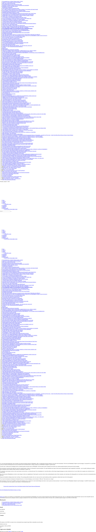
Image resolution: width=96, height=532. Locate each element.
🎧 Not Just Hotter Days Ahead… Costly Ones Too (11, 178)
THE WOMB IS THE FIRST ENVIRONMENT (11, 66)
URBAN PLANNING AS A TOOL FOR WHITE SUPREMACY (14, 100)
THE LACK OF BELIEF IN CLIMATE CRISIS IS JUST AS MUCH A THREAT (17, 59)
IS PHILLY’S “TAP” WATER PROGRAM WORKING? (12, 46)
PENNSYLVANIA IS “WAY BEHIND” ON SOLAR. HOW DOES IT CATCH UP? (17, 62)
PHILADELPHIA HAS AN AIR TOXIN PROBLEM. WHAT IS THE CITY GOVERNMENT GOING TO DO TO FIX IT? (24, 35)
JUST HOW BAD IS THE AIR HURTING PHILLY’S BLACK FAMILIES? (16, 147)
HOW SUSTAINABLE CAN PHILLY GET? (10, 161)
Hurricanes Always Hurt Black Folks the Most (10, 173)
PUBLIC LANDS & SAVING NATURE (9, 87)
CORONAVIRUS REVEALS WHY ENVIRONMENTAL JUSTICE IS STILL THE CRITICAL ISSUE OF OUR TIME (24, 372)
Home (3, 200)
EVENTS (4, 203)
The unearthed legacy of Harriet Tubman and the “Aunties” (12, 1)
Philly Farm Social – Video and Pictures (9, 133)
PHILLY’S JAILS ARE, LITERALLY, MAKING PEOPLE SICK (14, 123)
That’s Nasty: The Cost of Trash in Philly (9, 168)
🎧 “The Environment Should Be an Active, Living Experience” (13, 170)
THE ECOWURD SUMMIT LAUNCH (9, 81)
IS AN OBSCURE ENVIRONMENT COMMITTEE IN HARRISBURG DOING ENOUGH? (19, 95)
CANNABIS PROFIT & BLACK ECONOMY (10, 91)
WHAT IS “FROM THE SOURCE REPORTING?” (11, 79)
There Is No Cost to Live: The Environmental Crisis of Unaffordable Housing (16, 30)
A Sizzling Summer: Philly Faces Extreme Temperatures (12, 21)
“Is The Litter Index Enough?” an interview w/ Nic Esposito (12, 131)
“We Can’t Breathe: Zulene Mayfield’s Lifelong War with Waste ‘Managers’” (15, 126)
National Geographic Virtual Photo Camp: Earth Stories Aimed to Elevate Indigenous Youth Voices (19, 82)
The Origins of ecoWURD (7, 175)
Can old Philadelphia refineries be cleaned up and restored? (12, 41)
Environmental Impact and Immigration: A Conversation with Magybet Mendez (16, 11)
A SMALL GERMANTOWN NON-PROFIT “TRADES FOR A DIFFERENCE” (17, 139)
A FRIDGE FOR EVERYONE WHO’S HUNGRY (11, 68)
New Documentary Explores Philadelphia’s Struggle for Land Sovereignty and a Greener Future (19, 13)
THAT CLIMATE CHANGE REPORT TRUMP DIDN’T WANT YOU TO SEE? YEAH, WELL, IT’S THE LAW (23, 158)
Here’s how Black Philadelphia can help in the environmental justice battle (15, 42)
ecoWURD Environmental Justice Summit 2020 (10, 83)
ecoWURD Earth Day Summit (7, 109)
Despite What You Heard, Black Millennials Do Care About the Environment (15, 172)
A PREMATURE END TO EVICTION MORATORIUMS (12, 58)
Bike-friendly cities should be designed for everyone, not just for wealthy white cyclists (17, 144)
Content (3, 202)
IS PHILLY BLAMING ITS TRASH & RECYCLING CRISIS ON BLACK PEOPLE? (18, 140)
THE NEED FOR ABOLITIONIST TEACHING (11, 86)
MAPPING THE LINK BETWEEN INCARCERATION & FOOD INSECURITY (17, 380)
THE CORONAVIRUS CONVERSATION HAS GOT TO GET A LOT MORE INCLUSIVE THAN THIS (21, 375)
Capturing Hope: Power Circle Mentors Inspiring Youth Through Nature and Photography (18, 14)
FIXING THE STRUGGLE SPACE (8, 44)
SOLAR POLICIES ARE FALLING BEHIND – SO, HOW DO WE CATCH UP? (17, 45)
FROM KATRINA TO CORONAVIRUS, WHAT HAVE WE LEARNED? (15, 373)
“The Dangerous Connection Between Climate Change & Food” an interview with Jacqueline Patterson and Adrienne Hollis (24, 128)
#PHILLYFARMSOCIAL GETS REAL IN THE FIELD (12, 134)
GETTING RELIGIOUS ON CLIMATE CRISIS (11, 55)
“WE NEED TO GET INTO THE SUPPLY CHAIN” (11, 98)
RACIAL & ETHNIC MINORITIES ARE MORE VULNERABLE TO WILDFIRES (17, 159)
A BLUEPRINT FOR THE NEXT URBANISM (11, 64)
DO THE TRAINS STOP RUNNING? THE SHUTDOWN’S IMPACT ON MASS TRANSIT (19, 151)
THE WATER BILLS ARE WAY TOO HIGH (10, 49)
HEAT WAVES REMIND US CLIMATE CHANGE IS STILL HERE (14, 101)
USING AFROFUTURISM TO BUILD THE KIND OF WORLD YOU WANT (16, 162)
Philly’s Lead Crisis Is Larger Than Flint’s (9, 171)
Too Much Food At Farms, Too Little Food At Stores (11, 111)
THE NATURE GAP (6, 92)
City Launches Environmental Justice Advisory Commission (12, 43)
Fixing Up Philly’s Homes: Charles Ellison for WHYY (11, 31)
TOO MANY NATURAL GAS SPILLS (9, 88)
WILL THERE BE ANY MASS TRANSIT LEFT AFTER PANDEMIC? (15, 67)
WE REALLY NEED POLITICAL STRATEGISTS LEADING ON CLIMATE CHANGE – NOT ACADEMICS (22, 137)
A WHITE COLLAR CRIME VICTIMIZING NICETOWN (13, 153)
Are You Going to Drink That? (7, 174)
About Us (4, 201)
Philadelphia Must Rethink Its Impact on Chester (10, 12)
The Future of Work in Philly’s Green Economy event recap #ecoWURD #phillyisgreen (17, 143)
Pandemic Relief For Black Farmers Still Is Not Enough (12, 63)
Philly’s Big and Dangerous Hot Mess (9, 179)
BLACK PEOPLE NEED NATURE (8, 93)
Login (22, 531)
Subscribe (4, 207)
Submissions (4, 206)
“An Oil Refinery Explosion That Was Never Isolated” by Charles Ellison (15, 129)
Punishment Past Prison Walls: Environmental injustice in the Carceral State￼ (16, 32)
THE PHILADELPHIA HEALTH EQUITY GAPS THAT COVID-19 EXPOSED (17, 106)
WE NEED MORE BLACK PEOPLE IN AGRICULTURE (13, 56)
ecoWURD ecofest (7, 204)
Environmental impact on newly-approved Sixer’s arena (12, 4)
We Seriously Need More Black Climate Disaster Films (12, 176)
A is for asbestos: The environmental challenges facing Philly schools (14, 17)
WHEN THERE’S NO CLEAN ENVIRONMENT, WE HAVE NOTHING (15, 57)
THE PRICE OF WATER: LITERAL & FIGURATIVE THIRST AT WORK (16, 157)
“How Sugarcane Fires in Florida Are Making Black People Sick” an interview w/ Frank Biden (19, 132)
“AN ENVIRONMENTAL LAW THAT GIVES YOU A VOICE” (14, 99)
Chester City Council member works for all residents (11, 2)
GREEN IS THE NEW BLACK (8, 89)
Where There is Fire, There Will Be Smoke (9, 24)
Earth (1, 461)
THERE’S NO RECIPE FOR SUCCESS (9, 108)
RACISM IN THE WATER (7, 33)
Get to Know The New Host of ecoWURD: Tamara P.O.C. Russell (14, 22)
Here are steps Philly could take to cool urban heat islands (12, 37)
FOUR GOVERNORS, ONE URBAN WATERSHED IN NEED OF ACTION (16, 146)
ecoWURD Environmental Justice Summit (9, 125)
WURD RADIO (5, 208)
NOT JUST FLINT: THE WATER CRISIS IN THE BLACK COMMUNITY (16, 150)
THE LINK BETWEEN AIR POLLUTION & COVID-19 (12, 112)
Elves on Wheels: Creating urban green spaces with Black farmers (13, 10)
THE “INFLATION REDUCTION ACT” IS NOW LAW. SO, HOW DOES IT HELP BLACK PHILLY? (21, 34)
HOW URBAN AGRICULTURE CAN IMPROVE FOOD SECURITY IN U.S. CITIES (18, 379)
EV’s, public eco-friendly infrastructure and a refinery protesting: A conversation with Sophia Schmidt (20, 9)
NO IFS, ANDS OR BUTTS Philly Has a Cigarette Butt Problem (13, 160)
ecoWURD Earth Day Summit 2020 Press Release (11, 110)
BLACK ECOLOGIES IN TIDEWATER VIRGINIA (11, 78)
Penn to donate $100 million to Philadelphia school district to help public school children (17, 77)
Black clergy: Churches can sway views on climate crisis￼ (12, 40)
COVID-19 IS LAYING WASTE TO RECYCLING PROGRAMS (14, 105)
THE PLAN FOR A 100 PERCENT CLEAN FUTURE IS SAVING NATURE (16, 84)
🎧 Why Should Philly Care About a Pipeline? (10, 177)
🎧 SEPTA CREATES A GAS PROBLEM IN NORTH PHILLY (14, 166)
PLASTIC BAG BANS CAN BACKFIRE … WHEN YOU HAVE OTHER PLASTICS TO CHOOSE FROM (22, 136)
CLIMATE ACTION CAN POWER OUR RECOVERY (12, 72)
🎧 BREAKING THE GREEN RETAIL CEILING (11, 167)
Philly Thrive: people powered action (8, 3)
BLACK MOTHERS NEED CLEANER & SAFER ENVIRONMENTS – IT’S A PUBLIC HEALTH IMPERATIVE (23, 52)
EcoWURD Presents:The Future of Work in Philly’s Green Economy (14, 148)
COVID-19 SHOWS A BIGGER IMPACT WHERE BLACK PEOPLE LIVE (16, 374)
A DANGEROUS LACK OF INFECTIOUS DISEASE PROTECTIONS (15, 74)
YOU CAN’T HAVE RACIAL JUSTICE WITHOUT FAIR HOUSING (15, 60)
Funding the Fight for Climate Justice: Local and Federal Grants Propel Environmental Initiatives (19, 23)
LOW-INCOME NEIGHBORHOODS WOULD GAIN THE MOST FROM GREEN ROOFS (19, 155)
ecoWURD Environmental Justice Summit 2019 (10, 124)
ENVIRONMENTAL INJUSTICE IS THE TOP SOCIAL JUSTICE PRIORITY (16, 70)
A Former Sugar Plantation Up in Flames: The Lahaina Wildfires (13, 19)
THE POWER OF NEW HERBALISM (9, 107)
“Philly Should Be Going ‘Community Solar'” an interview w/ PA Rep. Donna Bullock (17, 130)
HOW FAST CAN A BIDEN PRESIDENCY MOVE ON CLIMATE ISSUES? (16, 75)
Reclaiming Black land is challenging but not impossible (12, 39)
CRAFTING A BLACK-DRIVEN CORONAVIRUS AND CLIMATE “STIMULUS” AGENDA (19, 76)
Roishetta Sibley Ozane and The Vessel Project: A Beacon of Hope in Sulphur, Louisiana (17, 15)
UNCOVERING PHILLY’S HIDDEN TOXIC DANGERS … (13, 163)
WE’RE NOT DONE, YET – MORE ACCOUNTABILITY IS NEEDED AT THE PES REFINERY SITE (21, 104)
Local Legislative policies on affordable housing (10, 8)
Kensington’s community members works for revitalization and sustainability (15, 5)
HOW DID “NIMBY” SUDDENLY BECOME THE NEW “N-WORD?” (15, 27)
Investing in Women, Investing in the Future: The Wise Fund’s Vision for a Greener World (18, 26)
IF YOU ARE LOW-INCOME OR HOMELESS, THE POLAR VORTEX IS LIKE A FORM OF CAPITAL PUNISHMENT (24, 149)
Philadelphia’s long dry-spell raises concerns (10, 6)
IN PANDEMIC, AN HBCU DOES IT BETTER (11, 73)
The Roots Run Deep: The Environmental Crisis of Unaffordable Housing (15, 29)
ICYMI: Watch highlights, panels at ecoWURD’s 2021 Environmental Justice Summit (17, 51)
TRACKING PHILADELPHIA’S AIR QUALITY (11, 54)
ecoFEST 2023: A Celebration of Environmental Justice (12, 16)
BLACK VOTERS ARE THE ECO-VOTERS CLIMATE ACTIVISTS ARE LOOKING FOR (19, 90)
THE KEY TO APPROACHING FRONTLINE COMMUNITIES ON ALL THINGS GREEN (19, 50)
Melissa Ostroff (5, 48)
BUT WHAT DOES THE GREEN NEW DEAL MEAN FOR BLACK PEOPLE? (17, 141)
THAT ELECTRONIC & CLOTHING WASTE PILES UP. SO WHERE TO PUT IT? (17, 65)
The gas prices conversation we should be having (10, 38)
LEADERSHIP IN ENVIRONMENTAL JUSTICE (11, 80)
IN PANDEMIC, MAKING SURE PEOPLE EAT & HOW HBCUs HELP (15, 103)
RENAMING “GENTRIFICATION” (9, 145)
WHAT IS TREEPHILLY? (7, 94)
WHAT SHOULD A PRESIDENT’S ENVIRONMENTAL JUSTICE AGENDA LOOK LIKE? (19, 85)
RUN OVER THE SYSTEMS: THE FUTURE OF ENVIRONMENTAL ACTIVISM (17, 61)
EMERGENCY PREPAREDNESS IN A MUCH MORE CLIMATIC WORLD (16, 138)
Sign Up (9, 531)
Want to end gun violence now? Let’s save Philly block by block (13, 36)
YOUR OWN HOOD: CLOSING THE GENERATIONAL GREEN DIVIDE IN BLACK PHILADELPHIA (22, 156)
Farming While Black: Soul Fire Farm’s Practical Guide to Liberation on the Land (16, 102)
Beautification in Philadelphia (7, 7)
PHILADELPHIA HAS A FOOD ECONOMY (10, 378)
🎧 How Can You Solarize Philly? (8, 169)
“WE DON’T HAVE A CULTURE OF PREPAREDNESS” (13, 377)
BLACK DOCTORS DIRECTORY (10, 209)
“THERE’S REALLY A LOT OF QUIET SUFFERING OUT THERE (15, 97)
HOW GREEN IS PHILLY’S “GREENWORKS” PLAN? (12, 142)
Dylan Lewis (2, 496)
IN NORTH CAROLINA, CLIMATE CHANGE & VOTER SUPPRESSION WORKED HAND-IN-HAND (21, 154)
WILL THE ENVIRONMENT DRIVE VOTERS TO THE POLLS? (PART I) (16, 164)
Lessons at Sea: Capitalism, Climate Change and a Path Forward (13, 25)
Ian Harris (4, 47)
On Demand (4, 205)
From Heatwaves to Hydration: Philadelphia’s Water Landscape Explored (15, 20)
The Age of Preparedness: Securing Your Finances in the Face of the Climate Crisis (16, 18)
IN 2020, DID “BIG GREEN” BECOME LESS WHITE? (12, 71)
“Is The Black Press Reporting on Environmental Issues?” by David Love (15, 127)
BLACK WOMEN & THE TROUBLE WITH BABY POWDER (14, 152)
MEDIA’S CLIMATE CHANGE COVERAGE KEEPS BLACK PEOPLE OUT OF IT (18, 376)
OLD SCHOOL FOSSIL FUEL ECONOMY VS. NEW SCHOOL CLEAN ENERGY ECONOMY (20, 69)
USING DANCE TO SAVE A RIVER (9, 53)
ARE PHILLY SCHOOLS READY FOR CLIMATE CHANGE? (14, 165)
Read (3, 461)
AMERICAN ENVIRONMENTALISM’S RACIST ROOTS (13, 96)
